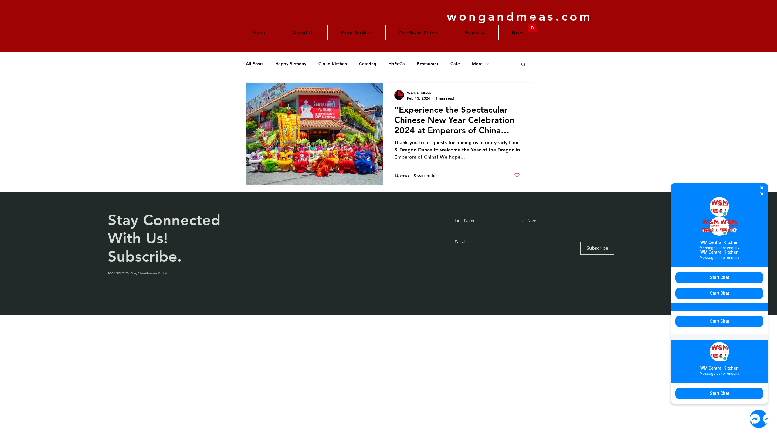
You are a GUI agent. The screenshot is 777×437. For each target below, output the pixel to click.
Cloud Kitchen (332, 63)
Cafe (455, 63)
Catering (367, 63)
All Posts (254, 63)
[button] (418, 32)
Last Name (528, 220)
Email (460, 242)
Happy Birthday (290, 63)
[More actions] (519, 95)
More (477, 63)
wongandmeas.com (519, 16)
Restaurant (427, 63)
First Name (465, 220)
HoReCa (396, 63)
